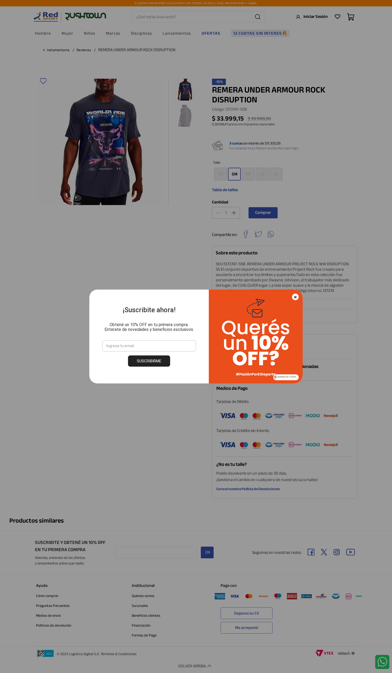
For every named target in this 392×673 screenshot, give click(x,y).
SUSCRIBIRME (149, 361)
